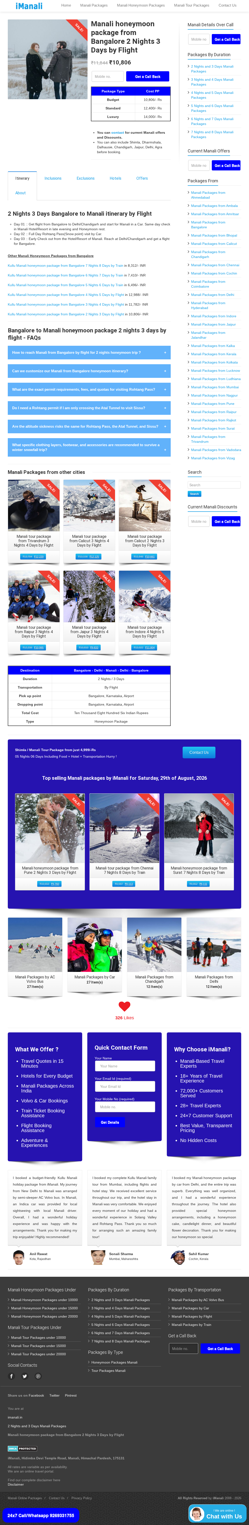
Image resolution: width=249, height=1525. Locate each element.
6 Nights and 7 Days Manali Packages (120, 1333)
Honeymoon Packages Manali (114, 1362)
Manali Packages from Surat (213, 428)
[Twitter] (24, 1376)
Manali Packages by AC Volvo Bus (198, 1300)
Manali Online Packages (25, 1498)
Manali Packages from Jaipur (213, 324)
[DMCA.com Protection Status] (22, 1448)
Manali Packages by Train (191, 1325)
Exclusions (86, 178)
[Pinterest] (38, 1376)
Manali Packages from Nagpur (214, 395)
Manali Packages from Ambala (214, 206)
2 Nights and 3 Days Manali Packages (120, 1300)
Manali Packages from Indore (213, 316)
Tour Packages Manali (108, 1371)
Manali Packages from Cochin (214, 273)
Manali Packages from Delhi (212, 295)
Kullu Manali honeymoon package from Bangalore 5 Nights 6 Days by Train (65, 285)
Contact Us (199, 752)
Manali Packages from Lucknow (215, 370)
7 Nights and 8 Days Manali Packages (120, 1341)
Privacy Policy (81, 1498)
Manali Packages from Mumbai (215, 387)
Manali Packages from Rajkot (213, 420)
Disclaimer (16, 1484)
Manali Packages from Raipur (214, 412)
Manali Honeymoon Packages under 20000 (44, 1316)
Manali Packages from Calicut (214, 244)
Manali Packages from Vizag (213, 458)
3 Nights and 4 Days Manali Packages (120, 1308)
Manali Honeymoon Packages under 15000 (44, 1308)
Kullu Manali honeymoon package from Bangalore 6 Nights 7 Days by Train (65, 275)
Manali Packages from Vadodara (216, 450)
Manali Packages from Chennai (215, 265)
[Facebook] (11, 1376)
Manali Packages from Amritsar (215, 214)
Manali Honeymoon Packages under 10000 (44, 1300)
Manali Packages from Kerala (213, 354)
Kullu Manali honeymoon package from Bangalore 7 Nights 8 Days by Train (65, 265)
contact (117, 132)
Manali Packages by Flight (192, 1316)
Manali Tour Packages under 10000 (38, 1337)
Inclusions (53, 178)
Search (194, 494)
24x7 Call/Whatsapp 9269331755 (41, 1515)
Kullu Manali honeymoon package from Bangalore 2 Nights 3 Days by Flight (66, 314)
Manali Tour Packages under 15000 (38, 1346)
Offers (142, 178)
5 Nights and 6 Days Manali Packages (120, 1325)
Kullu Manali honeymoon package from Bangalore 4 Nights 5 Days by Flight (66, 295)
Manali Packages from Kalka (213, 346)
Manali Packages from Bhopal (214, 235)
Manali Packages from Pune (212, 404)
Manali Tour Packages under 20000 (38, 1354)
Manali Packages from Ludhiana (216, 379)
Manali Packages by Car (190, 1308)
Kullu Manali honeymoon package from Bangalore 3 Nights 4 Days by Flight (66, 304)
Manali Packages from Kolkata (214, 362)
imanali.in (15, 1417)
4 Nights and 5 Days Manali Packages (120, 1316)
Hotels (115, 178)
